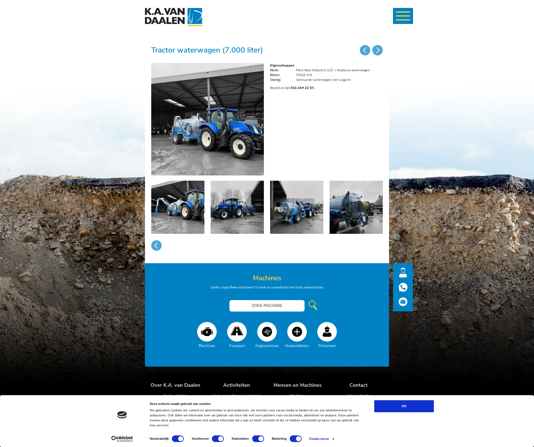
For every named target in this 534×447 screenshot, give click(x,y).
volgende (377, 50)
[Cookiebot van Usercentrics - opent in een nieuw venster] (122, 439)
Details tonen (319, 439)
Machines (267, 278)
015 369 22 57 (302, 88)
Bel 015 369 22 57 (403, 271)
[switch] (218, 438)
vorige (365, 50)
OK (404, 406)
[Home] (173, 17)
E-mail (403, 303)
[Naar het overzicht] (156, 245)
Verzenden (314, 306)
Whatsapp (403, 287)
